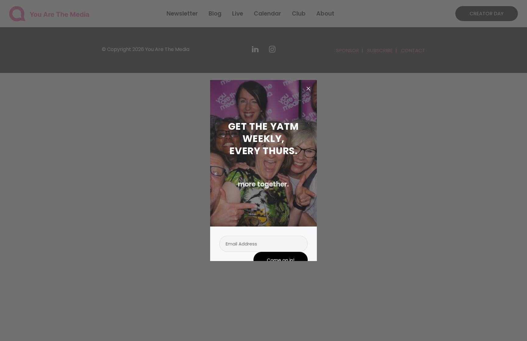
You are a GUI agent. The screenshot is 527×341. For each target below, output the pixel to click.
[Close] (308, 88)
